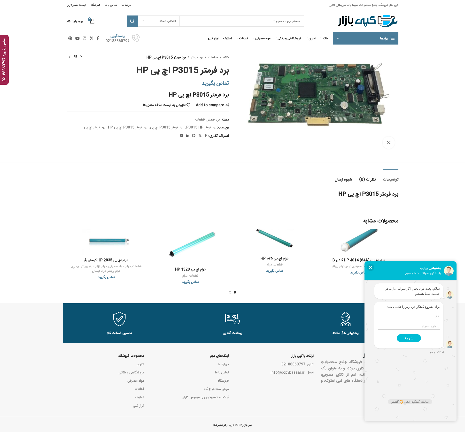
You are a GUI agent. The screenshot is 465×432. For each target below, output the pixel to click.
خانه (226, 57)
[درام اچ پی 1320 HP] (190, 247)
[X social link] (91, 38)
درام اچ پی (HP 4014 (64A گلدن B (359, 260)
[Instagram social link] (84, 38)
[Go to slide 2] (230, 292)
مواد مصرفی (116, 266)
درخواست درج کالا (216, 388)
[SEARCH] (132, 21)
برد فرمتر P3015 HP (201, 127)
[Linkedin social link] (188, 135)
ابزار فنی (138, 405)
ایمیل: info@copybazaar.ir (292, 372)
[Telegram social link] (181, 135)
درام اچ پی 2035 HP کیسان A (106, 260)
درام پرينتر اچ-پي (83, 266)
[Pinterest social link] (70, 38)
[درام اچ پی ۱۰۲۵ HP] (274, 241)
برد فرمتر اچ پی (94, 127)
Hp (98, 266)
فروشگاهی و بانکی (131, 372)
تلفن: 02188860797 (297, 364)
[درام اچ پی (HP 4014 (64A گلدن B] (359, 242)
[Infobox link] (123, 38)
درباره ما (223, 364)
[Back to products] (75, 57)
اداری (140, 364)
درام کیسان (99, 270)
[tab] (390, 176)
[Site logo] (367, 21)
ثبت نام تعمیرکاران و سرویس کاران (205, 397)
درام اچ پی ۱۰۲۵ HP (274, 258)
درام (348, 266)
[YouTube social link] (77, 38)
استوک (139, 397)
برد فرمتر (197, 57)
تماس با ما (222, 372)
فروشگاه (223, 380)
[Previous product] (81, 57)
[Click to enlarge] (389, 142)
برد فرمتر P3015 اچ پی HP (127, 127)
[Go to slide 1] (235, 292)
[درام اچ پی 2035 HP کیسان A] (106, 242)
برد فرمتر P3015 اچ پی (166, 127)
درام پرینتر (338, 266)
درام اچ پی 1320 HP (190, 269)
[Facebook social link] (98, 38)
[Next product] (69, 57)
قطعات (213, 57)
